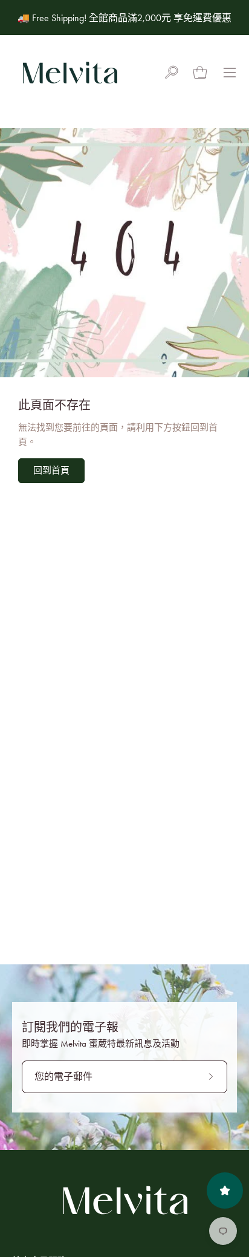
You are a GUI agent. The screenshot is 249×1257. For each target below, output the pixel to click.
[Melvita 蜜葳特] (69, 72)
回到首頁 (51, 470)
